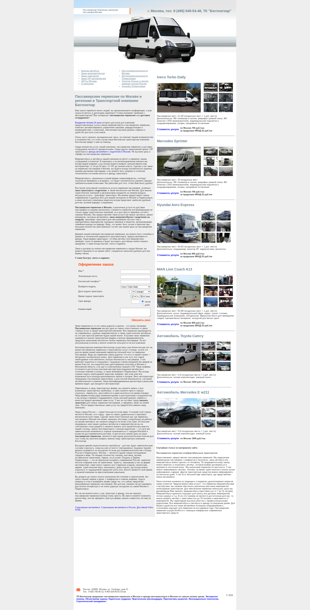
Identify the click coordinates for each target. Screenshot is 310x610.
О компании (87, 83)
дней (147, 305)
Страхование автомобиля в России (118, 507)
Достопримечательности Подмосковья (135, 77)
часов (147, 301)
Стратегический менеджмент (91, 601)
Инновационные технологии (203, 599)
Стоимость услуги (168, 129)
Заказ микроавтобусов (93, 73)
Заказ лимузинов (90, 76)
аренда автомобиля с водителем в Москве (109, 151)
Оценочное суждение (119, 599)
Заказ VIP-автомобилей (93, 78)
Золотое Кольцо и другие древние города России (135, 82)
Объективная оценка (96, 599)
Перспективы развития (175, 599)
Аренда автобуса (90, 70)
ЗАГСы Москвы (89, 81)
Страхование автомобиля (87, 507)
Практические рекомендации (147, 599)
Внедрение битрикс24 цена (88, 122)
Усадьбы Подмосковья (133, 86)
